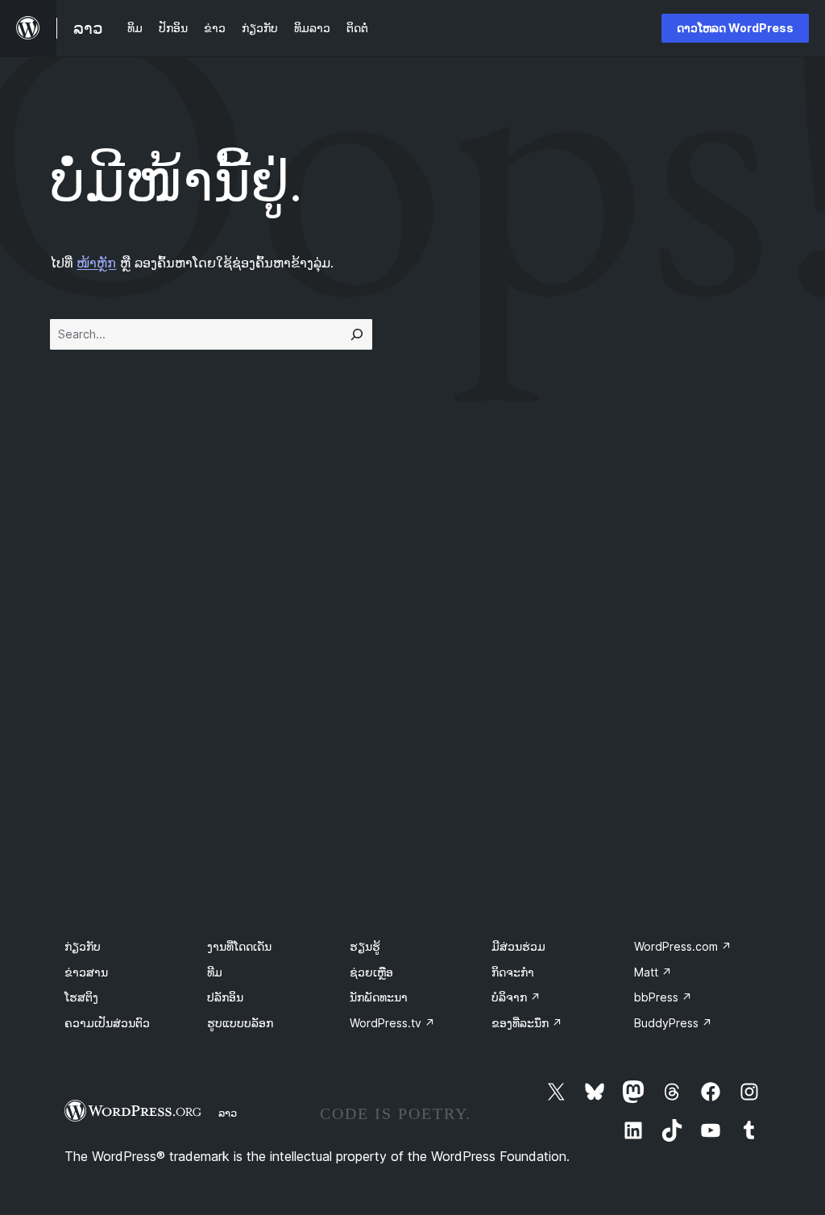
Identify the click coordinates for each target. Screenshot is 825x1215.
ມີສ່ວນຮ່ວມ (518, 946)
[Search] (357, 334)
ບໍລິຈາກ (516, 997)
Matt (653, 972)
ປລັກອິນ (225, 997)
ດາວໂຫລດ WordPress (735, 28)
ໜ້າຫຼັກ (96, 263)
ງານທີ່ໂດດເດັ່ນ (239, 946)
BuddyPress (673, 1023)
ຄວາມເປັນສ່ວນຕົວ (107, 1023)
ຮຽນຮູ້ (365, 946)
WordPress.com (683, 946)
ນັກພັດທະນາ (379, 997)
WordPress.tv (392, 1023)
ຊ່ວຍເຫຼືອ (371, 972)
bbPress (663, 997)
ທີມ (214, 972)
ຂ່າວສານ (86, 972)
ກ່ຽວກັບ (82, 946)
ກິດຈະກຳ (512, 972)
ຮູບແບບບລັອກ (240, 1023)
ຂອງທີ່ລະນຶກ (526, 1023)
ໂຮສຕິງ (81, 997)
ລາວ (227, 1112)
